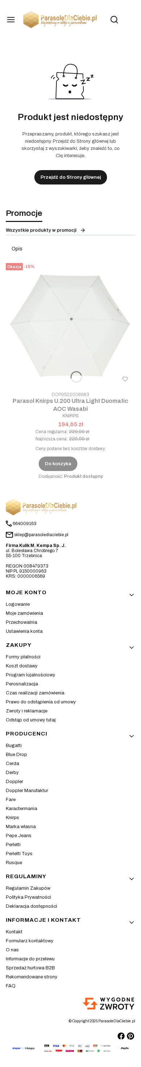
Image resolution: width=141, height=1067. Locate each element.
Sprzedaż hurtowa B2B (30, 967)
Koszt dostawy (22, 665)
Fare (11, 799)
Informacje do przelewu (30, 958)
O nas (12, 949)
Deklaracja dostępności (31, 906)
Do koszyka (58, 463)
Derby (12, 772)
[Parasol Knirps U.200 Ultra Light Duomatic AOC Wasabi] (70, 324)
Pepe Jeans (18, 835)
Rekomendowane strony (31, 976)
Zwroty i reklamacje (26, 710)
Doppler (14, 781)
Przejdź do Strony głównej (70, 177)
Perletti (13, 844)
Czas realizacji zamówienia (35, 692)
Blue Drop (16, 754)
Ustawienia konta (24, 631)
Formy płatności (23, 656)
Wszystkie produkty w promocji (41, 230)
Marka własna (21, 826)
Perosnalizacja (22, 683)
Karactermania (21, 808)
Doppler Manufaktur (27, 790)
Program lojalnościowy (30, 674)
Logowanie (18, 604)
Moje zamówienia (24, 613)
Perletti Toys (19, 853)
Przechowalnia (21, 622)
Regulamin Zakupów (28, 888)
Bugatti (14, 745)
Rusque (14, 862)
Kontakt (14, 931)
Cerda (12, 763)
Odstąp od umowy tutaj (31, 720)
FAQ (11, 985)
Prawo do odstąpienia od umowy (41, 701)
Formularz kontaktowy (30, 940)
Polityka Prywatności (28, 897)
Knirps (12, 817)
